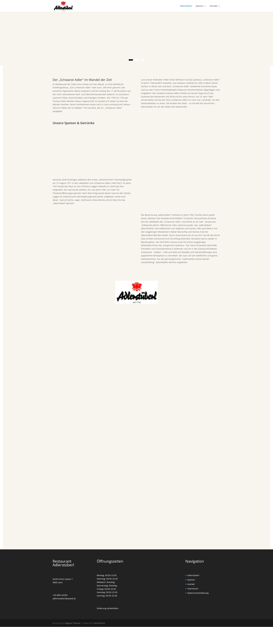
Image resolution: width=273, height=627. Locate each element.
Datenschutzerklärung (198, 593)
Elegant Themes (72, 623)
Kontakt (214, 6)
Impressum (192, 588)
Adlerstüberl (186, 6)
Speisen (199, 6)
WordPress (99, 623)
